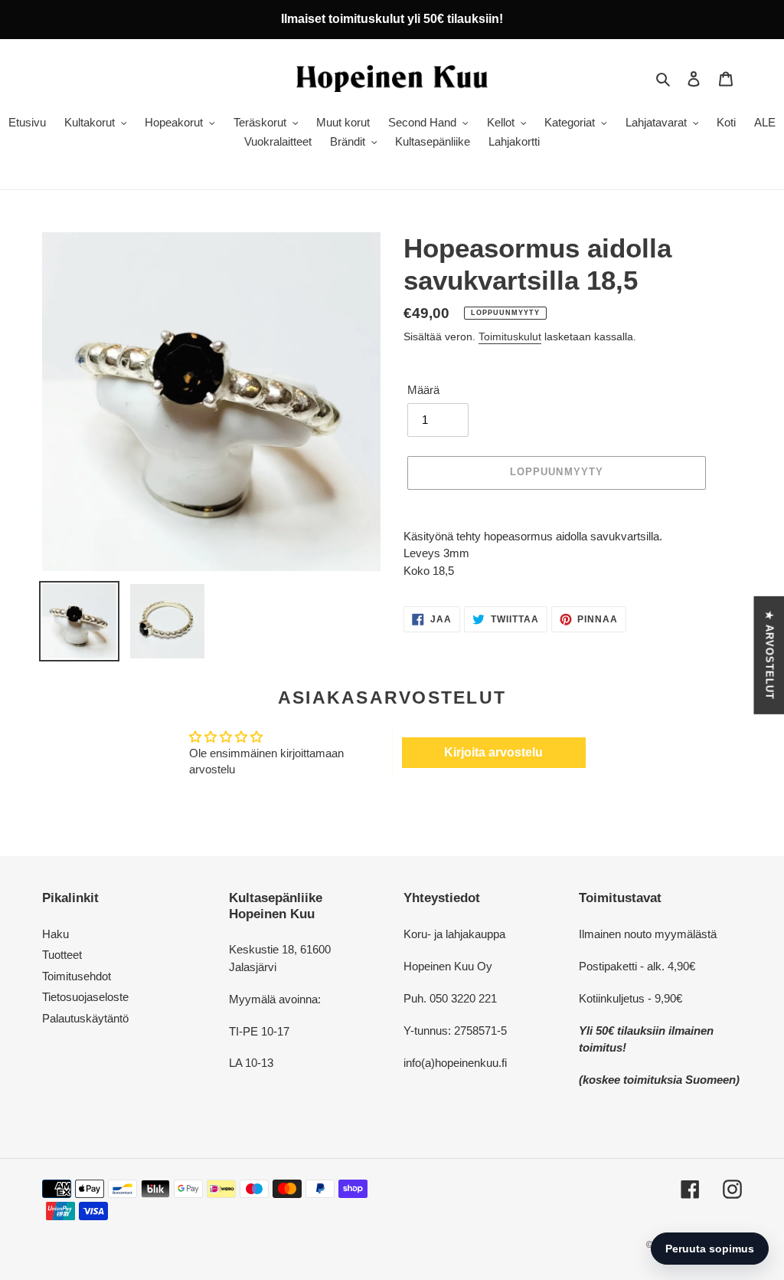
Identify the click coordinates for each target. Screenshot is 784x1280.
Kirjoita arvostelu (493, 752)
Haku (55, 933)
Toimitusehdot (76, 976)
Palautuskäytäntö (85, 1018)
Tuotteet (62, 954)
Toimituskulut (510, 336)
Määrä (423, 389)
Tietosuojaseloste (85, 996)
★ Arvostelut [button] (769, 655)
